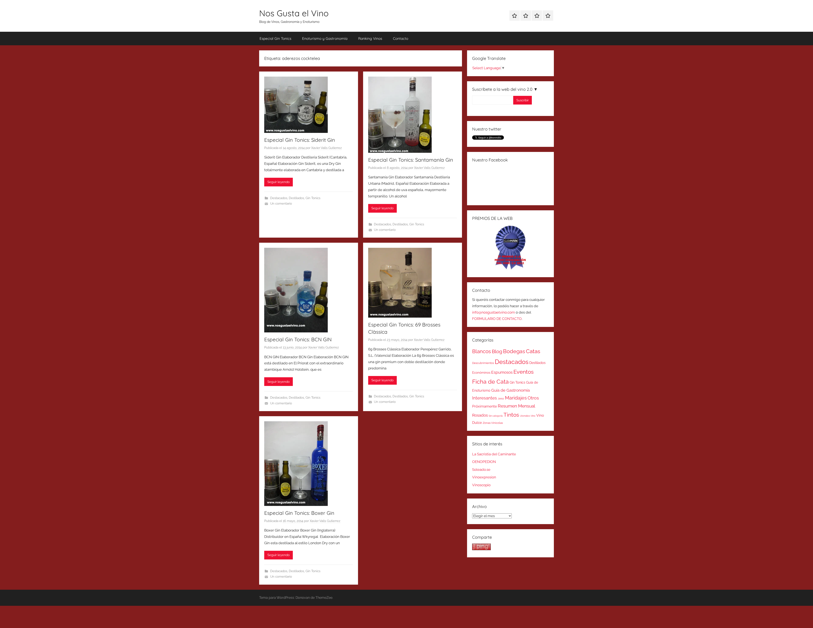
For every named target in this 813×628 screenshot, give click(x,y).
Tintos (511, 415)
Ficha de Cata (490, 381)
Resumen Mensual (516, 406)
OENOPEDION (484, 462)
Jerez (501, 398)
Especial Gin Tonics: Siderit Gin (299, 140)
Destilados (296, 198)
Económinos (481, 372)
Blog (497, 351)
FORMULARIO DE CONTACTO (497, 319)
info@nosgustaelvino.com (493, 312)
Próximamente (484, 406)
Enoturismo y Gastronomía (324, 38)
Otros (533, 398)
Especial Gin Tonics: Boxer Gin (299, 513)
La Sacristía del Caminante (494, 454)
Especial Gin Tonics (275, 38)
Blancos (481, 351)
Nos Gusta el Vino (294, 13)
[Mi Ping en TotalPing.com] (481, 549)
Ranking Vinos (370, 38)
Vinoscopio (481, 485)
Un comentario (281, 203)
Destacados (278, 198)
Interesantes (484, 398)
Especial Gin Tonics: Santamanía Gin (410, 160)
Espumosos (502, 372)
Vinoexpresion (484, 477)
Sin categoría (496, 416)
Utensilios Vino (527, 416)
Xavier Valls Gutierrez (326, 148)
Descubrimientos (483, 363)
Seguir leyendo (278, 182)
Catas (533, 351)
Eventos (523, 372)
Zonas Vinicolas (493, 422)
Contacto (400, 38)
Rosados (480, 415)
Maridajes (516, 398)
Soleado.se (481, 469)
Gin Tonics (313, 198)
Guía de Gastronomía (510, 390)
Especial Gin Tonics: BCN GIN (298, 339)
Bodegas (514, 351)
